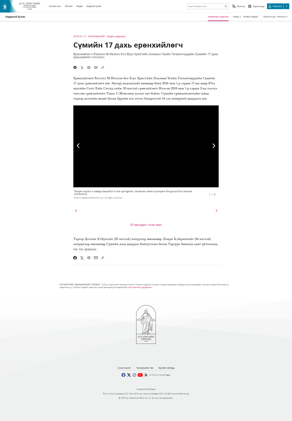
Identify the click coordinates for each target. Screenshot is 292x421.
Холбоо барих (250, 16)
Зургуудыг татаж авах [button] (148, 225)
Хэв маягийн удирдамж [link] (140, 287)
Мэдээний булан (15, 17)
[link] (75, 257)
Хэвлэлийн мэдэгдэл (218, 16)
